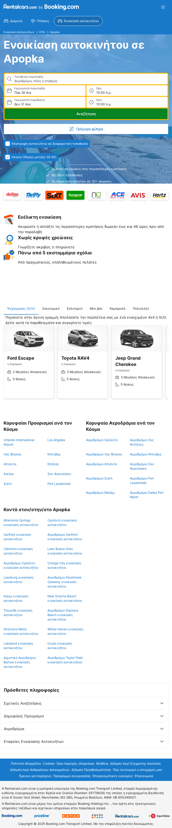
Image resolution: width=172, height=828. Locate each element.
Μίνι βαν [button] (96, 308)
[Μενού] (163, 7)
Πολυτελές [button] (141, 308)
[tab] (21, 308)
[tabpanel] (86, 360)
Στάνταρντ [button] (75, 308)
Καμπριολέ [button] (118, 308)
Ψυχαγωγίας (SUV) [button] (21, 308)
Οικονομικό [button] (51, 308)
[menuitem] (13, 21)
